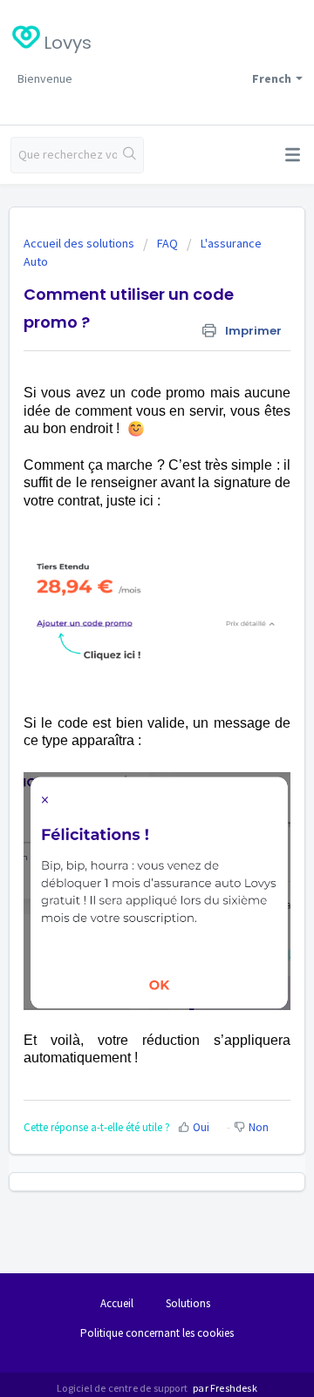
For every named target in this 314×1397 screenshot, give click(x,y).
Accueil (116, 1303)
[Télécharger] (125, 696)
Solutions (188, 1303)
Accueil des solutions (80, 243)
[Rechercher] (130, 155)
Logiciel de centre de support (123, 1387)
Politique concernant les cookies (157, 1333)
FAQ (167, 243)
